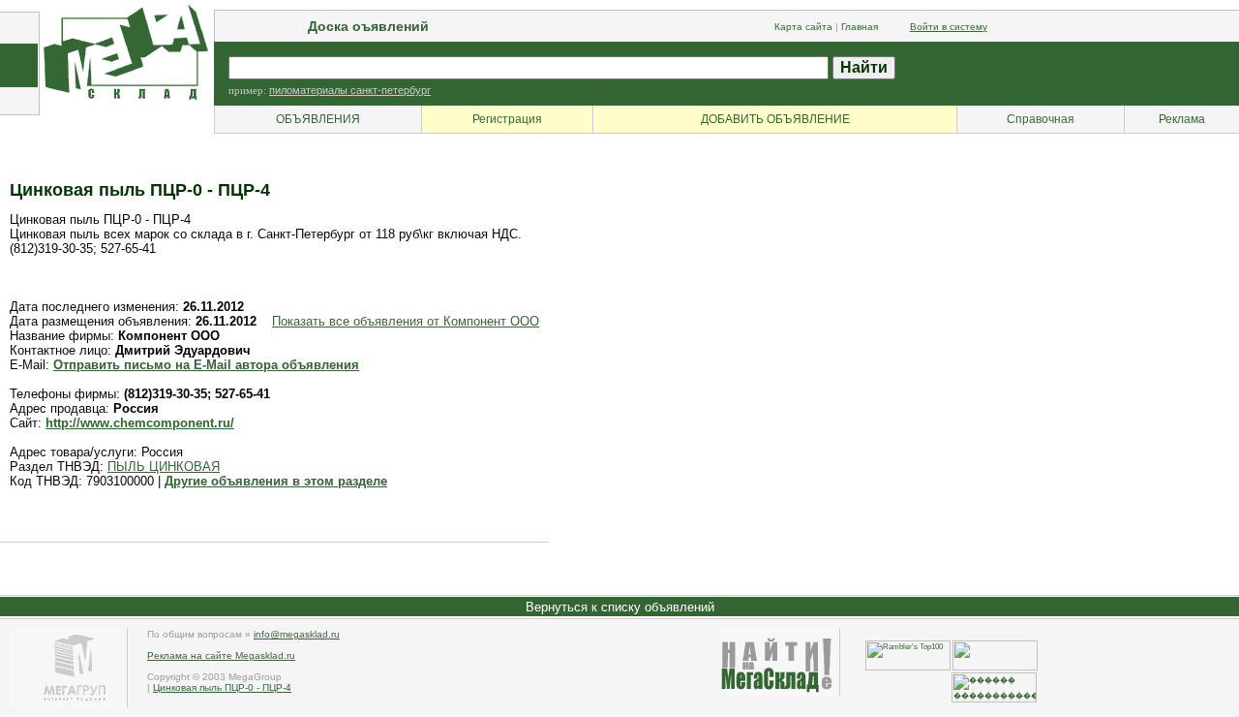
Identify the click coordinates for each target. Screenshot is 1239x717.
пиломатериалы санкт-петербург (350, 90)
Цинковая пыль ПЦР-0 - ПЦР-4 (222, 687)
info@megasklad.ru (297, 634)
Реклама (1182, 119)
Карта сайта (803, 26)
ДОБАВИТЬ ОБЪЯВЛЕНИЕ (775, 119)
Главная (859, 26)
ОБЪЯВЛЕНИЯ (318, 119)
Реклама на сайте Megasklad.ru (221, 655)
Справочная (1040, 119)
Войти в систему (948, 26)
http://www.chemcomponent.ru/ (139, 423)
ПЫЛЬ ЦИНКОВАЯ (163, 466)
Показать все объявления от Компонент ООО (405, 321)
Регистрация (507, 119)
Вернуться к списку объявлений (620, 607)
